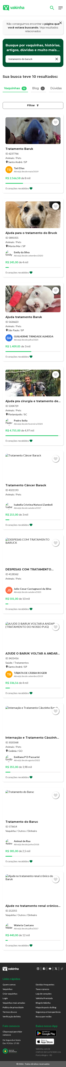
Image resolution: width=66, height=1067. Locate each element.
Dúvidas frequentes (45, 984)
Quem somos (9, 984)
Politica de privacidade (13, 1007)
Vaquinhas (7, 989)
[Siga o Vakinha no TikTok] (62, 968)
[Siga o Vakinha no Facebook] (44, 968)
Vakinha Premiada (44, 998)
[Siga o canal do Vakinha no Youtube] (50, 968)
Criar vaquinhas (10, 993)
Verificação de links (12, 1016)
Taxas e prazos (42, 989)
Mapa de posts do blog (46, 1007)
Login (5, 998)
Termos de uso (10, 1012)
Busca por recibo (43, 1016)
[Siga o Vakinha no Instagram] (38, 968)
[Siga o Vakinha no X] (56, 968)
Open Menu (60, 8)
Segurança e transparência (48, 1012)
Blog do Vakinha (43, 1002)
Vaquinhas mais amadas (14, 1002)
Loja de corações (44, 993)
